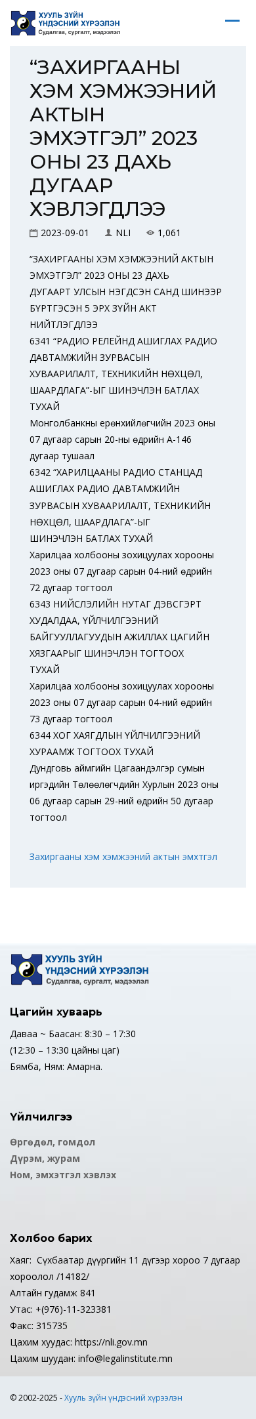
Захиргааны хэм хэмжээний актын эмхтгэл (123, 856)
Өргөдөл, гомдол (52, 1142)
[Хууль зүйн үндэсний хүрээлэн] (65, 23)
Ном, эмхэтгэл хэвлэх (63, 1174)
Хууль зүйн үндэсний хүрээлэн (123, 1397)
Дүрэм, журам (45, 1158)
